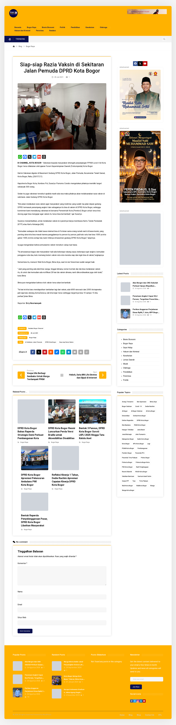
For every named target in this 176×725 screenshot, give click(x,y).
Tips (134, 481)
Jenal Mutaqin (127, 434)
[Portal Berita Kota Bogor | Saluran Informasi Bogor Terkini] (13, 13)
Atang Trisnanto (127, 402)
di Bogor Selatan (136, 411)
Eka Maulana (126, 425)
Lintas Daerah (129, 360)
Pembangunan (142, 448)
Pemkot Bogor (127, 453)
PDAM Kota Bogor (128, 448)
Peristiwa (127, 376)
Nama (20, 592)
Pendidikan (127, 372)
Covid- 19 (138, 406)
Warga (152, 486)
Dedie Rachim (150, 406)
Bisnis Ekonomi (129, 339)
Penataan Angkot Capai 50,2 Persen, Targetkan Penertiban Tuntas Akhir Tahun (146, 299)
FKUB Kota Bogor (139, 425)
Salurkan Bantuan (128, 476)
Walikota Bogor (141, 486)
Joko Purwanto (140, 434)
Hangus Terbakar (127, 430)
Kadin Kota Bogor (143, 439)
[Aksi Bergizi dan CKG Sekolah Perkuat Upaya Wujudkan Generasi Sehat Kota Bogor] (125, 287)
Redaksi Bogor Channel (35, 328)
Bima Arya (153, 402)
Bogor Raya (32, 337)
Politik (125, 380)
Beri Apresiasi (141, 402)
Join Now (136, 687)
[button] (164, 39)
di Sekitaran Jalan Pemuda (33, 342)
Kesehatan (127, 356)
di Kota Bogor (150, 411)
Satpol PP (125, 481)
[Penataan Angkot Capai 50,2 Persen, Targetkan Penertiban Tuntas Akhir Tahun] (125, 300)
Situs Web (22, 617)
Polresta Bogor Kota (143, 462)
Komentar (22, 563)
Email (20, 604)
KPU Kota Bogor (138, 444)
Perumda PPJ (139, 453)
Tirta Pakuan (143, 481)
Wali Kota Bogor (127, 486)
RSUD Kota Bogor (141, 472)
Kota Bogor (126, 444)
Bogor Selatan (127, 406)
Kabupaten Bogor (128, 439)
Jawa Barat (141, 430)
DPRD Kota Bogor (50, 342)
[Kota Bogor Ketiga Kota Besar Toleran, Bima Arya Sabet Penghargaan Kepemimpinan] (56, 680)
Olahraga (126, 368)
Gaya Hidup (127, 347)
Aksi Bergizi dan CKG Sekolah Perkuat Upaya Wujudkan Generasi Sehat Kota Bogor (145, 286)
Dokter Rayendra (127, 420)
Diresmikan (126, 416)
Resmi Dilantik (127, 472)
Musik (125, 364)
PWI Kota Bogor (127, 467)
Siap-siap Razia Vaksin (66, 342)
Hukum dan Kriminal (131, 351)
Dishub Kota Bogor (139, 416)
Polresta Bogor (127, 462)
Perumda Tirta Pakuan (129, 458)
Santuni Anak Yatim (144, 476)
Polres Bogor (145, 458)
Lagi (148, 444)
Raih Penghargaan (142, 467)
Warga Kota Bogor (128, 490)
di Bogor (125, 411)
